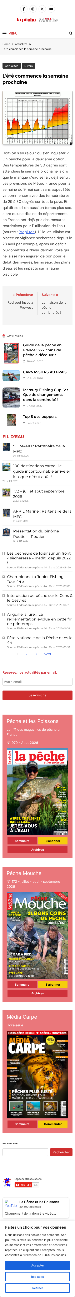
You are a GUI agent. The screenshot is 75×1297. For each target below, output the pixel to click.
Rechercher (10, 1143)
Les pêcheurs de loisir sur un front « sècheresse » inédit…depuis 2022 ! (39, 558)
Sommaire (22, 841)
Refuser (37, 1288)
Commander (53, 1124)
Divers (28, 66)
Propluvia (27, 231)
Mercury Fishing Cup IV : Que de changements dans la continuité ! (45, 395)
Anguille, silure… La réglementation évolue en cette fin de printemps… (39, 619)
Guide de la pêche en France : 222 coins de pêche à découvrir (42, 350)
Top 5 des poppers (40, 416)
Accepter (37, 1265)
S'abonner (53, 841)
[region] (37, 1258)
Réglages (37, 1276)
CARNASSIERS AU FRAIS (45, 372)
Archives (37, 849)
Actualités (11, 66)
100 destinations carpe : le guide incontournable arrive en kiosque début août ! (42, 471)
